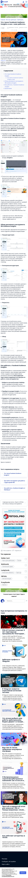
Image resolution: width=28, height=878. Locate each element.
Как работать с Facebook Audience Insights (14, 85)
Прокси (4, 584)
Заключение (8, 88)
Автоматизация (6, 578)
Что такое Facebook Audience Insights (13, 75)
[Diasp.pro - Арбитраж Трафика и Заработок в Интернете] (4, 1)
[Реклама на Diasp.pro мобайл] (14, 6)
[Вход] (23, 2)
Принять (23, 872)
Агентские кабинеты (8, 572)
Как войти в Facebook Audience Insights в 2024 (15, 78)
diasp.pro (3, 60)
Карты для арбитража (8, 560)
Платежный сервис (7, 566)
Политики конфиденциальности (8, 875)
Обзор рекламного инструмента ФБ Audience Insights (14, 82)
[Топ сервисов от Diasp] (26, 559)
